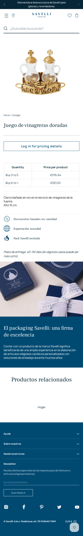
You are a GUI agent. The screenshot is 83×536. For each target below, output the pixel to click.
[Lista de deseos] (69, 15)
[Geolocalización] (13, 15)
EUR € (68, 521)
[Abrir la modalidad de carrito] (76, 15)
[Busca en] (6, 28)
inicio (7, 115)
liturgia (16, 115)
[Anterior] (4, 4)
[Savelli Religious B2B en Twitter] (59, 507)
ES (75, 521)
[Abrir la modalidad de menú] (6, 15)
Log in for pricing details (41, 146)
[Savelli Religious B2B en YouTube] (77, 507)
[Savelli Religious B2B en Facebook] (23, 507)
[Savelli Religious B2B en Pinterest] (41, 507)
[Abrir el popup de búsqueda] (63, 15)
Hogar (42, 407)
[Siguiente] (78, 4)
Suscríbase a (18, 492)
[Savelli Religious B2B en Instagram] (6, 507)
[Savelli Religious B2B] (41, 15)
